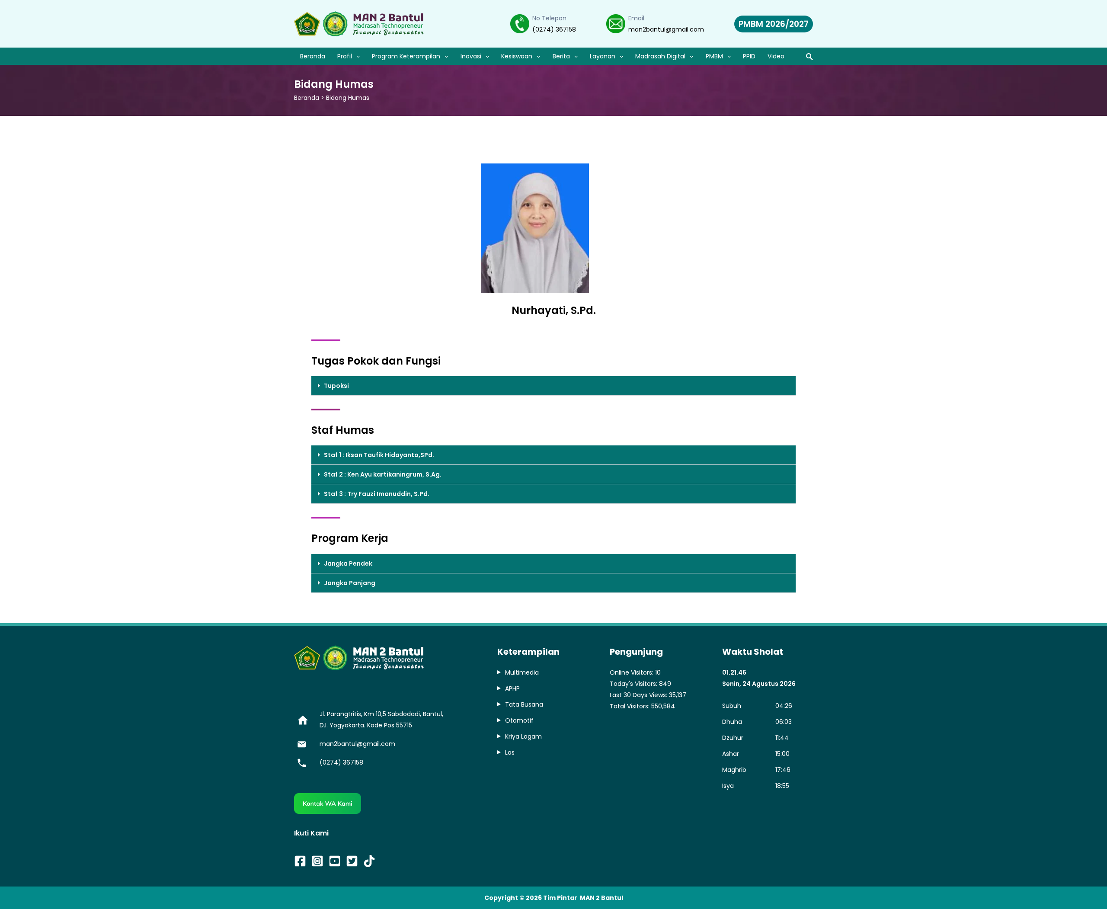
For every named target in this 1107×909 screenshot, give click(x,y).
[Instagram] (317, 861)
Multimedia (522, 672)
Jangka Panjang (349, 583)
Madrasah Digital (660, 56)
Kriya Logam (523, 736)
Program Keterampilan (406, 56)
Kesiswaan (516, 56)
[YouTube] (335, 861)
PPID (749, 56)
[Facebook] (300, 861)
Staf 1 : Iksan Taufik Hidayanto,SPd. (379, 455)
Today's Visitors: (634, 683)
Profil (344, 56)
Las (510, 752)
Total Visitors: (630, 706)
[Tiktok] (369, 861)
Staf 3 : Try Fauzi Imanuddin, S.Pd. (376, 494)
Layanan (602, 56)
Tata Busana (524, 704)
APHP (512, 688)
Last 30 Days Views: (639, 695)
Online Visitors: (632, 672)
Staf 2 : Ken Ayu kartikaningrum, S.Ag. (383, 474)
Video (776, 56)
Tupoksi (336, 385)
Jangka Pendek (348, 563)
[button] (553, 386)
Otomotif (519, 720)
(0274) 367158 (554, 29)
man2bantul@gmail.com (666, 29)
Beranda (312, 56)
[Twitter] (352, 861)
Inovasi (471, 56)
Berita (561, 56)
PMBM (714, 56)
